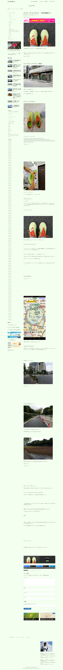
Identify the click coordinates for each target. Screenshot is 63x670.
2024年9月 (9, 175)
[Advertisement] (39, 153)
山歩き (10, 14)
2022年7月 (9, 218)
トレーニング (10, 118)
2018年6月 (9, 299)
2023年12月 (10, 190)
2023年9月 (9, 195)
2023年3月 (9, 205)
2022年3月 (9, 225)
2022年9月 (9, 215)
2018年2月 (9, 306)
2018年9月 (9, 294)
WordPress (26, 668)
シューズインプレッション (34, 570)
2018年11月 (9, 291)
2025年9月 (9, 155)
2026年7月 (9, 140)
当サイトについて (10, 39)
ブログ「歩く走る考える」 (12, 12)
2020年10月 (10, 253)
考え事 (10, 24)
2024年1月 (9, 188)
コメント (25, 577)
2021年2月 (9, 246)
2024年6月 (9, 180)
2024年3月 (9, 185)
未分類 (10, 34)
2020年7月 (9, 258)
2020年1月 (9, 268)
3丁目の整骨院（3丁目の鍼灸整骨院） (13, 111)
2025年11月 (9, 152)
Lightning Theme (31, 668)
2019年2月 (9, 286)
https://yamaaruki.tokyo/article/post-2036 (30, 244)
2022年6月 (9, 220)
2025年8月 (9, 157)
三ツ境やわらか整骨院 (11, 121)
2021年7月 (9, 238)
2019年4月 (9, 283)
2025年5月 (9, 162)
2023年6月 (9, 200)
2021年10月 (10, 233)
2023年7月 (9, 198)
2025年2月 (9, 167)
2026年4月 (9, 145)
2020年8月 (9, 256)
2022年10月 (10, 213)
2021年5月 (9, 241)
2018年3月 (9, 304)
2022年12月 (10, 210)
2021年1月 (9, 248)
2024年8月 (9, 177)
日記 (9, 27)
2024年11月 (9, 172)
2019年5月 (9, 281)
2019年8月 (9, 276)
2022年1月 (9, 228)
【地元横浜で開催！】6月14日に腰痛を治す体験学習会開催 (17, 71)
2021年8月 (9, 236)
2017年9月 (9, 314)
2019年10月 (10, 273)
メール (25, 592)
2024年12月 (10, 170)
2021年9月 (9, 235)
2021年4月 (9, 243)
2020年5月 (9, 261)
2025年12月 (10, 150)
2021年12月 (10, 230)
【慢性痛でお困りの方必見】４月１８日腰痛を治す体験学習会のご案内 (17, 84)
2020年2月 (9, 266)
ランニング (39, 570)
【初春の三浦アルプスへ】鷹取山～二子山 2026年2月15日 (17, 89)
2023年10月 (10, 193)
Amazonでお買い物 (27, 17)
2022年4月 (9, 223)
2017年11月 (9, 311)
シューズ (29, 570)
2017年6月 (9, 319)
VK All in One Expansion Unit (37, 668)
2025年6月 (9, 160)
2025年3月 (9, 165)
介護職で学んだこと (11, 29)
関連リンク (9, 37)
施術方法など (11, 22)
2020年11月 (9, 251)
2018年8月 (9, 296)
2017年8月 (9, 316)
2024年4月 (9, 183)
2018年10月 (10, 293)
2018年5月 (9, 301)
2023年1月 (9, 208)
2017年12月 (10, 309)
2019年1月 (9, 288)
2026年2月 (9, 147)
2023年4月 (9, 203)
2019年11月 (9, 271)
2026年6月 (9, 142)
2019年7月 (9, 278)
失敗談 (10, 32)
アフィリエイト (10, 113)
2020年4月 (9, 263)
